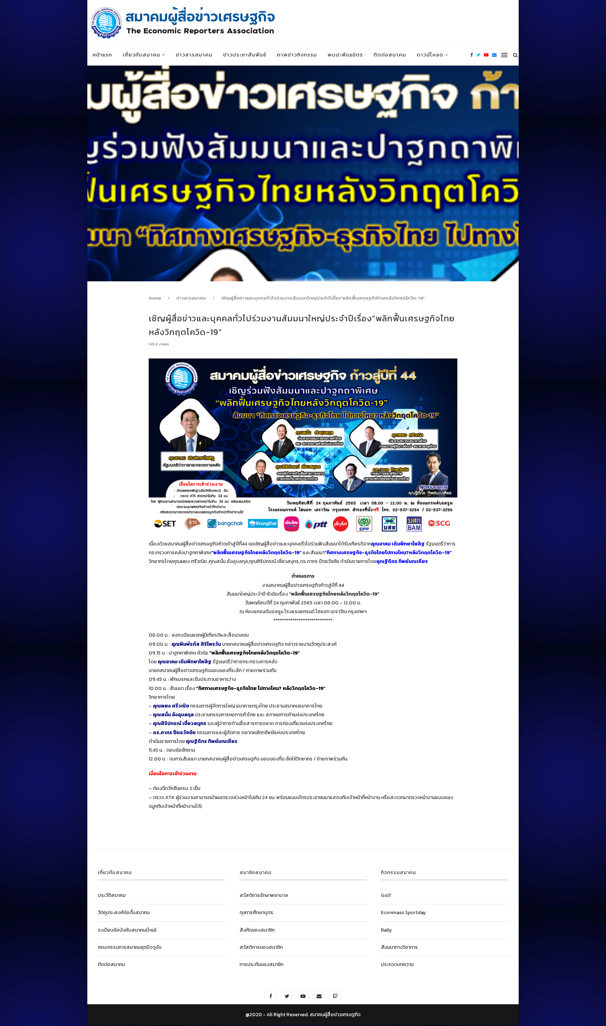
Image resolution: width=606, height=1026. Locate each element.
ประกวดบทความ (397, 964)
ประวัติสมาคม (112, 895)
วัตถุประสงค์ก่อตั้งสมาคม (124, 912)
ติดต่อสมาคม (389, 55)
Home (155, 298)
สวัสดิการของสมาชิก (261, 947)
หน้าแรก (102, 55)
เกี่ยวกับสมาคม (141, 55)
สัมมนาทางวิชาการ (399, 947)
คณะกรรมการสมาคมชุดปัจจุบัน (129, 947)
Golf (386, 895)
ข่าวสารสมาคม (194, 55)
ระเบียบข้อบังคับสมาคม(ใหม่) (127, 930)
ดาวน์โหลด (430, 55)
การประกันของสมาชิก (261, 964)
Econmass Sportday (403, 912)
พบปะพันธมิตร (345, 55)
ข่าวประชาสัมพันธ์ (244, 55)
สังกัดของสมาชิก (257, 930)
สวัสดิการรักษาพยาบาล (264, 895)
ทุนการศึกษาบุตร (256, 912)
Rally (386, 930)
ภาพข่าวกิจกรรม (297, 55)
